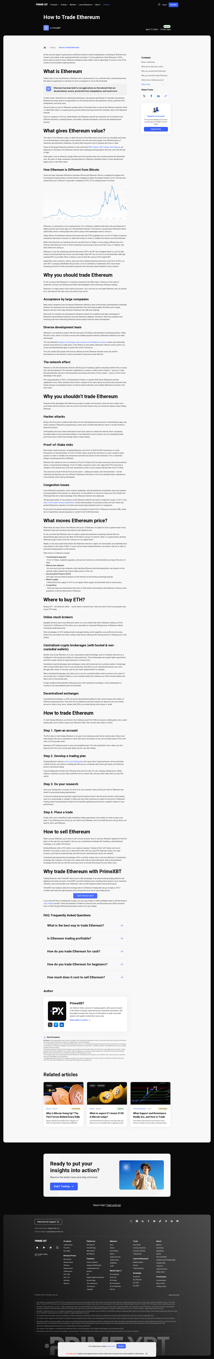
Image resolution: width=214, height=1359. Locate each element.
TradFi (112, 1266)
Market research (138, 1262)
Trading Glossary (138, 1268)
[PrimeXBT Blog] (47, 1241)
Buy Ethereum (137, 1279)
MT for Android (114, 1274)
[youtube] (154, 1221)
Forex (111, 1245)
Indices (112, 1248)
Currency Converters (139, 1248)
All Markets (113, 1263)
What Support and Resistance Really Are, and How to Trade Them (149, 1117)
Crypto (49, 1085)
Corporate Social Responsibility (165, 1260)
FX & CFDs (67, 1248)
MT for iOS (113, 1277)
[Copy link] (166, 96)
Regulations (160, 1251)
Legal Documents (161, 1269)
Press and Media (161, 1257)
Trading (52, 47)
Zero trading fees (92, 1283)
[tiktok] (160, 1221)
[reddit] (172, 1221)
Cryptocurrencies (115, 1257)
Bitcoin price (67, 1259)
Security (89, 1271)
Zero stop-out (91, 1286)
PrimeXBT (57, 28)
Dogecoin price (68, 1268)
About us (159, 1245)
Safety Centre (160, 1272)
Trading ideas (137, 1254)
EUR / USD (67, 1274)
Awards (158, 1254)
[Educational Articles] (44, 47)
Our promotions (161, 1280)
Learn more (111, 1346)
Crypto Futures (68, 1245)
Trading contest (161, 1286)
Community (159, 1248)
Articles (135, 1265)
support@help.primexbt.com (54, 1231)
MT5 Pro (112, 1289)
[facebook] (143, 1221)
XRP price (66, 1265)
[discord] (177, 1221)
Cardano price (68, 1271)
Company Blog (160, 1263)
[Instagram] (137, 1221)
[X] (131, 1221)
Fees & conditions (92, 1262)
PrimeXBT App (91, 1248)
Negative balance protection (95, 1277)
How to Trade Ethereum (69, 47)
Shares (112, 1254)
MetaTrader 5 (91, 1251)
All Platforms (91, 1254)
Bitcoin (48, 1109)
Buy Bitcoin (136, 1276)
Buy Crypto (67, 1251)
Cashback (90, 1289)
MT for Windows (115, 1283)
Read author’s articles (79, 1020)
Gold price (67, 1280)
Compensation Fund (93, 1268)
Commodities (114, 1251)
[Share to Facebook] (151, 96)
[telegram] (166, 1221)
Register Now (156, 129)
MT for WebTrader (115, 1286)
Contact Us (159, 1266)
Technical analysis (139, 1109)
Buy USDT (136, 1283)
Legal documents (174, 1295)
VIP (88, 1274)
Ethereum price (68, 1262)
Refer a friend (160, 1283)
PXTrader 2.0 (91, 1245)
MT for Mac (113, 1280)
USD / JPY (67, 1277)
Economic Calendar (139, 1251)
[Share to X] (144, 96)
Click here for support (46, 1222)
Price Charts (137, 1245)
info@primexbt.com (53, 1228)
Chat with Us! (114, 1205)
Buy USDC (136, 1286)
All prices (66, 1283)
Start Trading (62, 1186)
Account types (91, 1280)
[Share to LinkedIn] (158, 96)
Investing (101, 1085)
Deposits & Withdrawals (94, 1265)
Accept (121, 1346)
